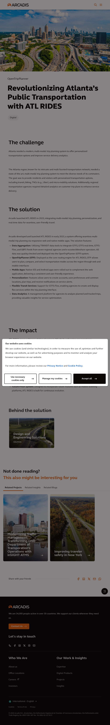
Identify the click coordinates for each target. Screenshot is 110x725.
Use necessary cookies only (18, 378)
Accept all (87, 379)
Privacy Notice (55, 366)
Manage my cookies (52, 379)
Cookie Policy (75, 366)
